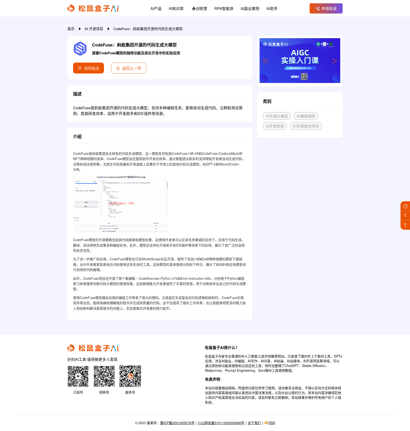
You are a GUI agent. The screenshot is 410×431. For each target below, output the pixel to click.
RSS (271, 422)
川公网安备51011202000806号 (221, 422)
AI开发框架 (275, 126)
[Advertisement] (300, 176)
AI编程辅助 (306, 116)
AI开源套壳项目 (306, 126)
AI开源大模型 (277, 116)
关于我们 (254, 422)
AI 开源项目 (94, 28)
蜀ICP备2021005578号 (177, 422)
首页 (71, 28)
